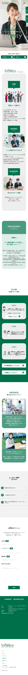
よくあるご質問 (4, 665)
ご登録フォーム (4, 660)
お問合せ (14, 667)
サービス (3, 653)
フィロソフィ (4, 655)
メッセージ (3, 663)
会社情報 (11, 667)
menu (24, 3)
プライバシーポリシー (5, 667)
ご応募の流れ (4, 658)
